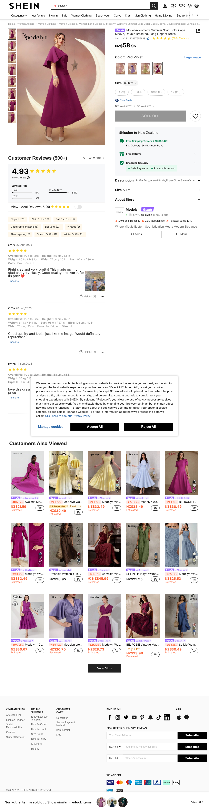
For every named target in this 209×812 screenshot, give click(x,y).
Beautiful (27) (52, 226)
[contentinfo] (157, 782)
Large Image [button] (192, 57)
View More (104, 668)
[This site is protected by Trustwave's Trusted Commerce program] (110, 790)
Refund (35, 748)
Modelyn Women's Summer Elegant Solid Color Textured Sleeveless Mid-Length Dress (181, 573)
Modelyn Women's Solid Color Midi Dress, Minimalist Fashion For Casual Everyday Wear (66, 644)
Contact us (62, 718)
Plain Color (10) (40, 219)
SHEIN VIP (37, 743)
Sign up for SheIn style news (127, 728)
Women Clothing (47, 23)
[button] (189, 5)
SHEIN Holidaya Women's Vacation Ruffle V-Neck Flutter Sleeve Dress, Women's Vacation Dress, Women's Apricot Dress (143, 573)
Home (11, 23)
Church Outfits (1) (47, 234)
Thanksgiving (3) (20, 234)
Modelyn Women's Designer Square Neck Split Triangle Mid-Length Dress (104, 501)
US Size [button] (128, 82)
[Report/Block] (102, 296)
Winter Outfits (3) (73, 234)
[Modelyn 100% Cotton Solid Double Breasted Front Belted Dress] (27, 616)
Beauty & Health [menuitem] (187, 15)
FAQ (58, 734)
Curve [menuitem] (117, 15)
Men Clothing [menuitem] (143, 15)
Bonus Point (63, 730)
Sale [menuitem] (64, 15)
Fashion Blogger (15, 720)
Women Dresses (68, 23)
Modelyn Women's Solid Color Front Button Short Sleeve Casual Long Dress (104, 644)
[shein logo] (24, 5)
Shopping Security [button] (137, 163)
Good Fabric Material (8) (24, 226)
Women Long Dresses (91, 23)
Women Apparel (26, 23)
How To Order (39, 724)
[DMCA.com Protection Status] (119, 790)
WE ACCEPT (114, 775)
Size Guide (37, 734)
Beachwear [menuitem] (103, 15)
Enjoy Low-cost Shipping (39, 718)
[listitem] (27, 483)
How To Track (38, 729)
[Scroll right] (197, 15)
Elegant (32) (17, 219)
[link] (173, 5)
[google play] (186, 719)
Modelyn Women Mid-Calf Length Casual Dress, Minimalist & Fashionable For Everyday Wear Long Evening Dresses (27, 573)
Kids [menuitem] (127, 15)
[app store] (179, 719)
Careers (10, 732)
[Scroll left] (192, 15)
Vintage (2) (73, 226)
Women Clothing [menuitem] (81, 15)
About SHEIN (13, 715)
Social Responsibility (14, 726)
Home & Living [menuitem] (163, 15)
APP (178, 709)
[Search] (154, 6)
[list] (139, 717)
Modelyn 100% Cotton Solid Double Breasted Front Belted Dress (27, 644)
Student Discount (15, 737)
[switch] (78, 207)
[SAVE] (195, 116)
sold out (150, 116)
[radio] (120, 68)
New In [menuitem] (53, 15)
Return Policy (38, 739)
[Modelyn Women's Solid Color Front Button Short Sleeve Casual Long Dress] (104, 616)
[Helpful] (80, 296)
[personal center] (165, 5)
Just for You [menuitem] (38, 15)
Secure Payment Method (65, 724)
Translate (13, 281)
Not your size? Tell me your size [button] (133, 106)
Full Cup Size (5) (65, 219)
